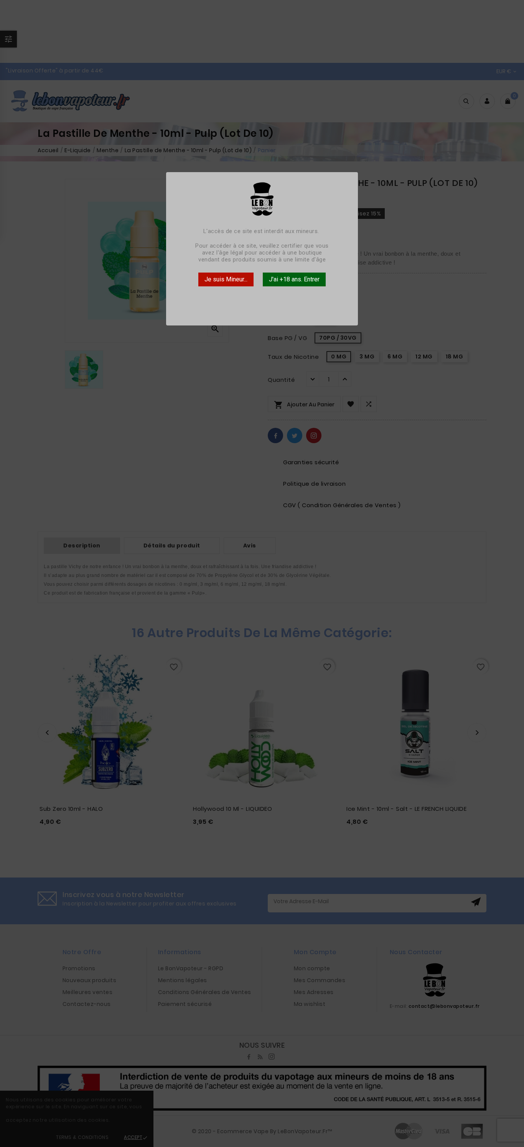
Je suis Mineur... (225, 279)
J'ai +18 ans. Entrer (294, 279)
